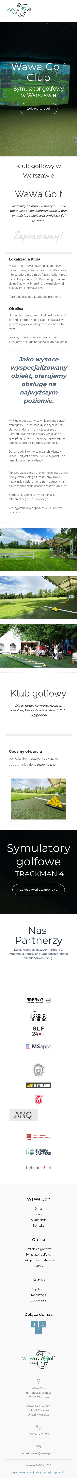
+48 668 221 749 (38, 1434)
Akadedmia (38, 1220)
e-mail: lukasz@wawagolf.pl (38, 1453)
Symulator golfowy (38, 1254)
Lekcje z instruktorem (38, 1260)
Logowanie (38, 1300)
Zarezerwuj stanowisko (38, 889)
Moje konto (38, 1289)
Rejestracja (38, 1295)
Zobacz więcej (38, 108)
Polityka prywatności (55, 1472)
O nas (38, 1208)
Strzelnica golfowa (38, 1249)
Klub (39, 1214)
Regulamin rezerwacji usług (26, 1472)
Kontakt (38, 1225)
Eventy (38, 1266)
